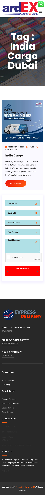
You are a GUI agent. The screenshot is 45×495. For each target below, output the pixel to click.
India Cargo (14, 155)
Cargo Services (7, 412)
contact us (8, 355)
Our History (6, 385)
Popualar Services (8, 399)
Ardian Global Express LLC (25, 487)
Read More (7, 331)
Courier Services (8, 408)
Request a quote (10, 343)
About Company (8, 380)
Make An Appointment (10, 404)
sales (31, 147)
